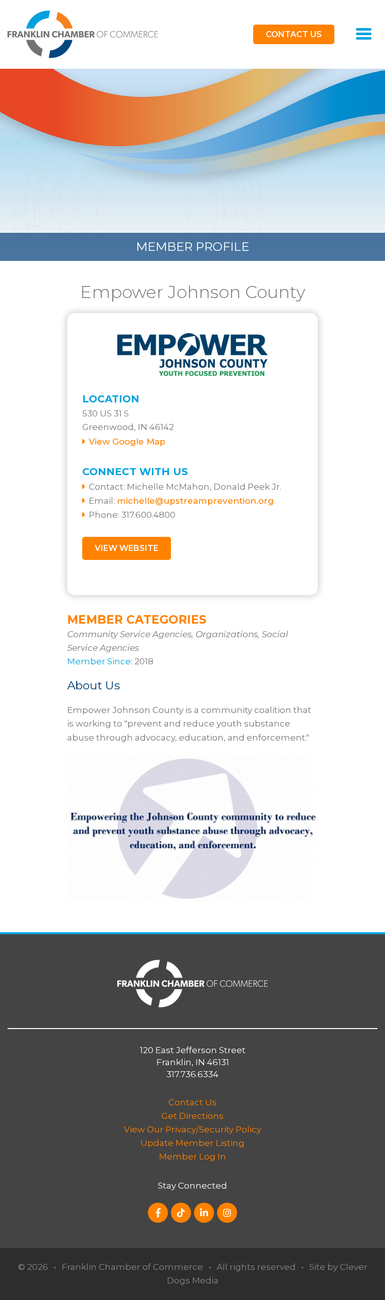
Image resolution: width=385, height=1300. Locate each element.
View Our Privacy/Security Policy (192, 1129)
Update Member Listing (192, 1143)
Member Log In (192, 1156)
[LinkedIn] (204, 1213)
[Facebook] (158, 1213)
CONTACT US (294, 34)
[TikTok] (181, 1213)
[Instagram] (227, 1213)
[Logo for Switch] (83, 34)
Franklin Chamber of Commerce (132, 1267)
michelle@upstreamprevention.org (195, 501)
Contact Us (192, 1102)
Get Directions (192, 1116)
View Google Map (127, 442)
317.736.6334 (192, 1074)
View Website (126, 548)
